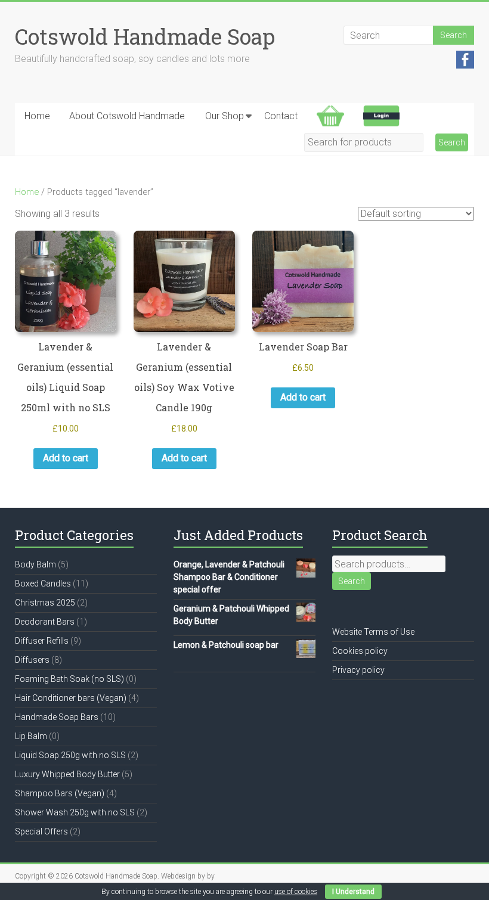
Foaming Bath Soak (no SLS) (69, 679)
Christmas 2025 (45, 602)
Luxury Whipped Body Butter (67, 774)
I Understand (353, 891)
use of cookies (295, 891)
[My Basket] (330, 116)
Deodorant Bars (45, 621)
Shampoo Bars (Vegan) (59, 793)
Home (37, 116)
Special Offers (41, 831)
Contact (281, 116)
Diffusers (32, 660)
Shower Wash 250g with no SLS (75, 812)
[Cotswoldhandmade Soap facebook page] (465, 56)
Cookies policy (360, 651)
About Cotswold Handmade (127, 116)
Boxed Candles (43, 583)
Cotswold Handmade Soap (145, 36)
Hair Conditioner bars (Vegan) (70, 698)
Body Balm (35, 564)
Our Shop (224, 116)
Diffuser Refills (42, 640)
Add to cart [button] (65, 458)
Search (351, 581)
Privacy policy (358, 670)
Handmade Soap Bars (56, 717)
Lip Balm (31, 736)
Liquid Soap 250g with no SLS (70, 755)
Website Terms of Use (373, 632)
